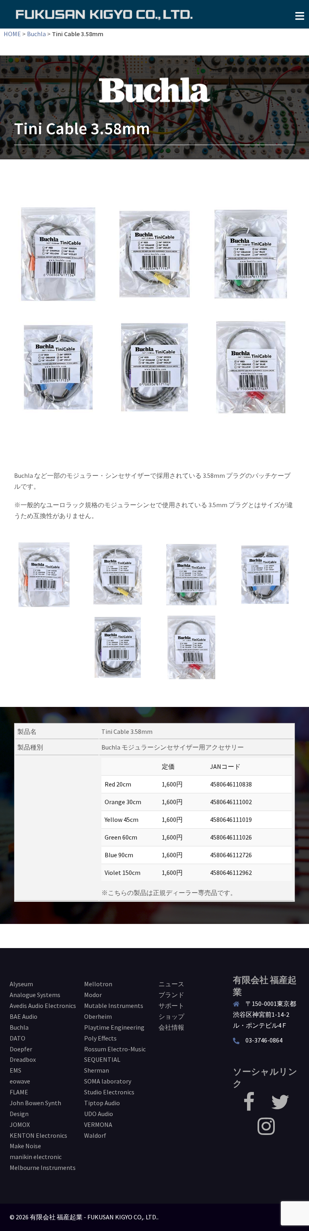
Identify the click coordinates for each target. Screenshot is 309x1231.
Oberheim (98, 1016)
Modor (93, 995)
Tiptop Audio (102, 1103)
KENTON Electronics (38, 1135)
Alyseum (21, 984)
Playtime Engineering (114, 1027)
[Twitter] (280, 1107)
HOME (12, 34)
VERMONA (98, 1124)
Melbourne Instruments (43, 1167)
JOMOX (20, 1124)
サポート (171, 1006)
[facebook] (249, 1107)
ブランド (171, 995)
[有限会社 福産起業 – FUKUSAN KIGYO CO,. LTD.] (104, 14)
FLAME (19, 1092)
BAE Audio (23, 1016)
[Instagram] (266, 1131)
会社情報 (171, 1027)
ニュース (171, 984)
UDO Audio (98, 1114)
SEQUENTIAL (102, 1059)
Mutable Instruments (113, 1006)
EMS (15, 1070)
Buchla (36, 34)
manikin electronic (36, 1157)
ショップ (171, 1016)
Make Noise (25, 1146)
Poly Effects (100, 1038)
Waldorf (95, 1135)
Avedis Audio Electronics (43, 1006)
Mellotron (98, 984)
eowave (20, 1081)
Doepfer (21, 1049)
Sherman (96, 1070)
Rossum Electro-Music (115, 1049)
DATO (17, 1038)
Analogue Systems (35, 995)
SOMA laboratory (107, 1081)
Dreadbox (23, 1059)
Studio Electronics (109, 1092)
